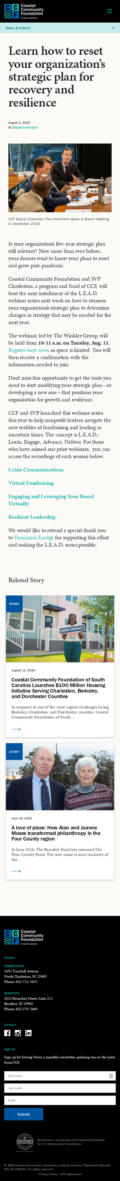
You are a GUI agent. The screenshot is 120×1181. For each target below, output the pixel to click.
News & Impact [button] (18, 27)
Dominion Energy (34, 537)
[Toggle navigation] (110, 11)
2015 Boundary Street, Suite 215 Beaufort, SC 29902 (28, 1001)
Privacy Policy (48, 1174)
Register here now (28, 350)
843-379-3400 (26, 1009)
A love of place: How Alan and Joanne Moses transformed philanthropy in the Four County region (55, 833)
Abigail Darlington (25, 127)
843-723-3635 (26, 981)
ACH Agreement (71, 1174)
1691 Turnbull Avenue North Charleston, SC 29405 (25, 973)
